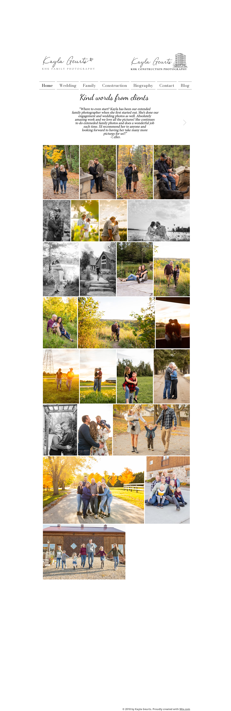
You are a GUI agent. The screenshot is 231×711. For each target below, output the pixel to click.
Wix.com (184, 709)
